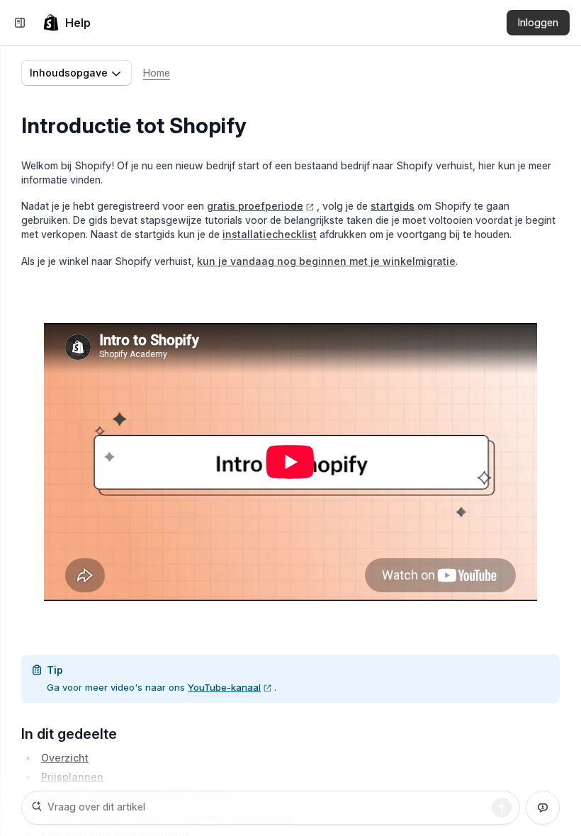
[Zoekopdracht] (502, 808)
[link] (67, 22)
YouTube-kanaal (224, 687)
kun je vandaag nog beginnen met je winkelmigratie (326, 261)
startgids (392, 206)
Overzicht (65, 758)
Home (156, 73)
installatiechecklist (269, 234)
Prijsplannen (72, 777)
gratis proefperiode (255, 206)
